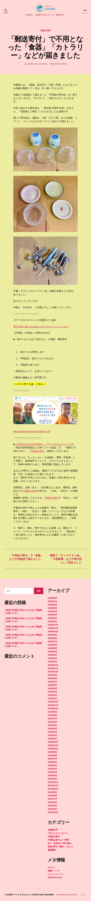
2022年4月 (52, 769)
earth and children (40, 64)
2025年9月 (52, 635)
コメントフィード (55, 874)
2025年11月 (53, 628)
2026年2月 (52, 618)
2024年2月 (52, 695)
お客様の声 (53, 830)
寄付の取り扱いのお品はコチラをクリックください (41, 326)
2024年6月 (52, 685)
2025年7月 (52, 641)
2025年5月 (52, 648)
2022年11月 (53, 745)
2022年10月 (53, 749)
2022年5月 (52, 765)
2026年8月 (52, 598)
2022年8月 (52, 755)
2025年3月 (52, 655)
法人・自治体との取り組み (59, 843)
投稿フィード (53, 871)
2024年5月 (52, 688)
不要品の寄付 (30, 491)
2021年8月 (52, 795)
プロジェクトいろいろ (57, 833)
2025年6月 (52, 645)
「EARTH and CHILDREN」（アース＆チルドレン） (43, 444)
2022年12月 (53, 742)
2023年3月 (52, 732)
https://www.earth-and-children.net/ (31, 431)
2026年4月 (52, 611)
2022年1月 (52, 779)
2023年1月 (52, 739)
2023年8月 (52, 715)
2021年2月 (52, 809)
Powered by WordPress (66, 895)
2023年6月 (52, 722)
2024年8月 (52, 678)
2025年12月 (53, 625)
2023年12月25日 (59, 64)
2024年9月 (52, 675)
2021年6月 (52, 802)
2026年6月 (52, 605)
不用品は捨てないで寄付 (58, 840)
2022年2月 (52, 775)
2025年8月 (52, 638)
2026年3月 (52, 615)
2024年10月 (53, 672)
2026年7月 (52, 601)
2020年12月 (53, 812)
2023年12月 (53, 702)
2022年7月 (52, 759)
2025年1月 (52, 662)
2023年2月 (52, 735)
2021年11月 (53, 785)
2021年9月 (52, 792)
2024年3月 (52, 692)
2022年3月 (52, 772)
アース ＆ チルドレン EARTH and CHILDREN (33, 895)
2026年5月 (52, 608)
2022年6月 (52, 762)
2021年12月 (53, 782)
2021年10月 (53, 789)
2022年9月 (52, 752)
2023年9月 (52, 712)
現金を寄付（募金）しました (60, 846)
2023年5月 (52, 725)
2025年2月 (52, 658)
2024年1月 (52, 698)
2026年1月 (52, 621)
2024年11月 (53, 668)
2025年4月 (52, 651)
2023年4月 (52, 728)
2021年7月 (52, 799)
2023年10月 (53, 708)
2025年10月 (53, 631)
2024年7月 (52, 682)
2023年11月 (53, 705)
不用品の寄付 (45, 30)
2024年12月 (53, 665)
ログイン (52, 867)
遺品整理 (52, 850)
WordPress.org (55, 877)
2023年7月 (52, 718)
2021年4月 (52, 805)
